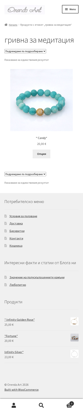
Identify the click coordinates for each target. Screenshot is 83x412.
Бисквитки (17, 231)
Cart (63, 402)
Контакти (16, 238)
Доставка (16, 223)
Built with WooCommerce (21, 389)
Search (41, 405)
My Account (14, 405)
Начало (13, 24)
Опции (41, 154)
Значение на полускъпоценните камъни (36, 277)
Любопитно (17, 285)
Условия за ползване (23, 216)
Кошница (15, 246)
